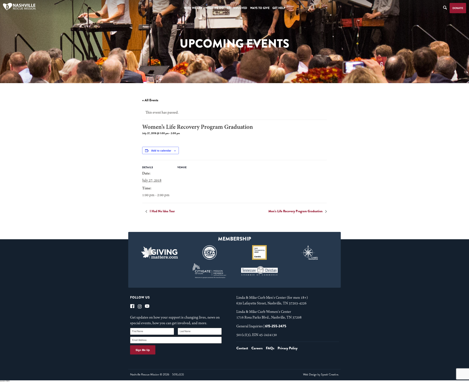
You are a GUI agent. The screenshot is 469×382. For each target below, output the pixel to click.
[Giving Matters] (159, 252)
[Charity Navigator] (309, 252)
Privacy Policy (288, 348)
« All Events (150, 100)
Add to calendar (161, 150)
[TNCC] (259, 271)
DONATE (458, 8)
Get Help (278, 8)
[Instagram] (140, 306)
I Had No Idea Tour (162, 211)
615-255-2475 (275, 326)
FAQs (270, 348)
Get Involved (237, 8)
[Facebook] (132, 306)
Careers (257, 348)
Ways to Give (259, 8)
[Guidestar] (259, 252)
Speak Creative (329, 374)
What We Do (214, 8)
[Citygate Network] (209, 271)
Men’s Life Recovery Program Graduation (295, 211)
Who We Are (193, 8)
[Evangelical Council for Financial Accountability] (209, 252)
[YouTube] (147, 306)
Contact (242, 348)
